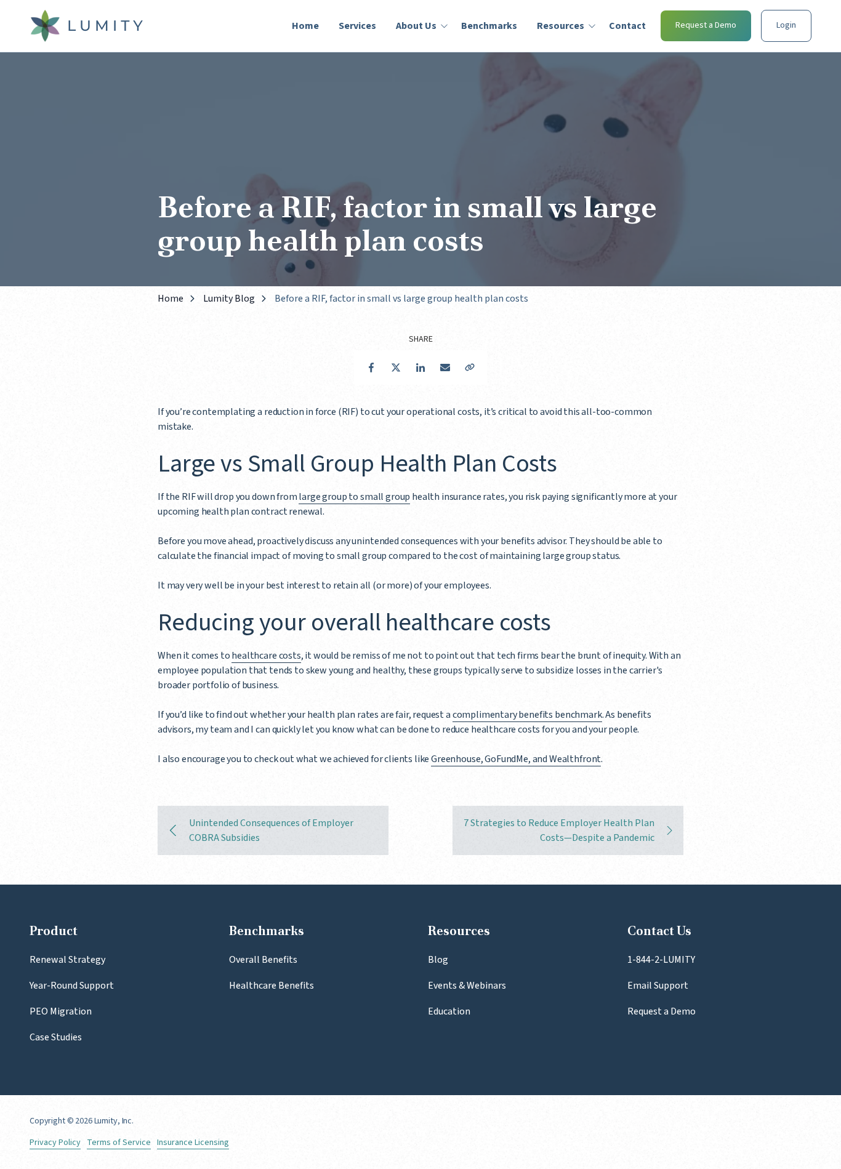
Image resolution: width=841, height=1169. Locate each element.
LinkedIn (420, 367)
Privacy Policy (55, 1143)
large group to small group (354, 497)
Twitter (396, 367)
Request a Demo (705, 25)
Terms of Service (119, 1143)
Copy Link (469, 367)
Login (786, 25)
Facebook (371, 367)
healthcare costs (265, 655)
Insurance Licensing (193, 1143)
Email (445, 367)
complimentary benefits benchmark (527, 714)
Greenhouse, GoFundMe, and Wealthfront (516, 759)
